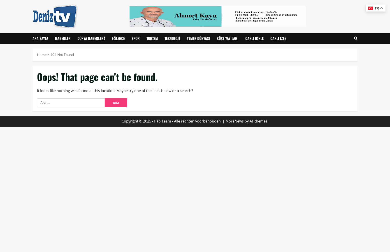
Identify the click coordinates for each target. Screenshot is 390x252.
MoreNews (234, 121)
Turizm (152, 38)
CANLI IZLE (278, 38)
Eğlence (118, 38)
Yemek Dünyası (198, 38)
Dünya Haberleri (91, 38)
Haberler (63, 38)
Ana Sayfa (40, 38)
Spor (136, 38)
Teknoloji (172, 38)
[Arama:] (71, 102)
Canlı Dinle (254, 38)
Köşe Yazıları (228, 38)
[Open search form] (356, 38)
